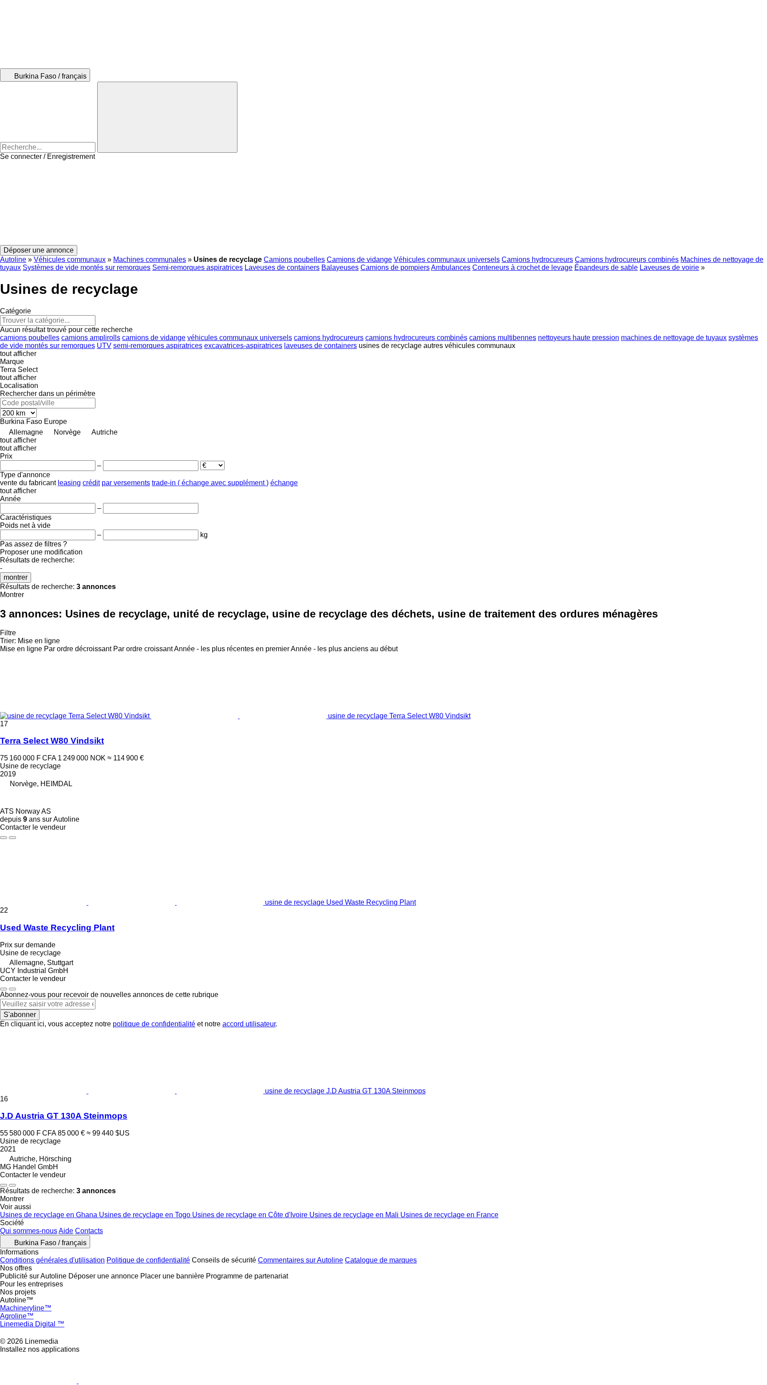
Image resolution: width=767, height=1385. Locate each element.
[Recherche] (167, 117)
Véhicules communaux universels (447, 259)
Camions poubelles (294, 259)
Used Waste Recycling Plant (57, 927)
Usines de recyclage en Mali (354, 1215)
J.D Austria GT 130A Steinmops (63, 1115)
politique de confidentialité (154, 1024)
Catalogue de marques (381, 1260)
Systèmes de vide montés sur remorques (86, 267)
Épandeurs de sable (606, 267)
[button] (383, 203)
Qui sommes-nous (28, 1231)
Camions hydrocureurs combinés (627, 259)
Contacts (89, 1231)
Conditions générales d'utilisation (52, 1260)
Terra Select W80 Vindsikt (52, 740)
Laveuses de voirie (669, 267)
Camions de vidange (359, 259)
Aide (66, 1231)
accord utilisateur (249, 1024)
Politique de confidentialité (148, 1260)
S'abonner (20, 1014)
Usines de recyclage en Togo (145, 1215)
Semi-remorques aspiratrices (197, 267)
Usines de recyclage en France (449, 1215)
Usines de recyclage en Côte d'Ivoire (250, 1215)
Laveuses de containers (282, 267)
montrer (16, 577)
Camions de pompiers (395, 267)
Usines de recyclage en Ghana (49, 1215)
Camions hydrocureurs (537, 259)
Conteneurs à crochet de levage (522, 267)
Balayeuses (340, 267)
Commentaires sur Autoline (300, 1260)
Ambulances (450, 267)
